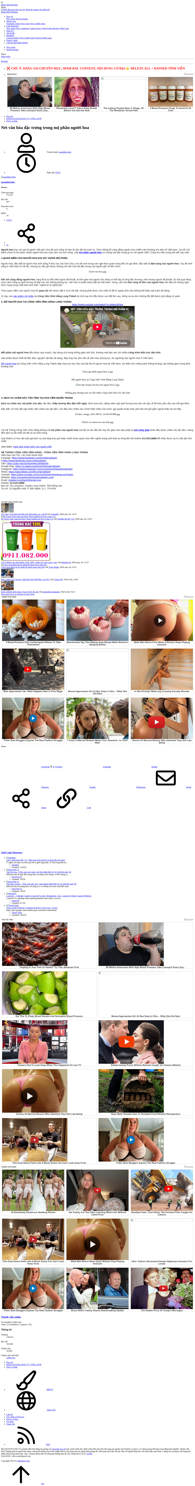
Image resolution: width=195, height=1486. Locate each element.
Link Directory (12, 26)
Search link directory (51, 28)
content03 (55, 514)
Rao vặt (9, 16)
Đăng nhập (5, 56)
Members (10, 35)
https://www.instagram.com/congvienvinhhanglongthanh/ (43, 469)
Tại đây (89, 1454)
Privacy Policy (12, 1419)
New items (10, 28)
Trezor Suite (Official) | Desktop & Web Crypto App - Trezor (31, 908)
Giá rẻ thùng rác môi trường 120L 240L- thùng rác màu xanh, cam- (29, 562)
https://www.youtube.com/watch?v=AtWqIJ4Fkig (97, 304)
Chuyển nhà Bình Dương (17, 43)
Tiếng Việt (50, 1410)
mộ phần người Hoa (90, 252)
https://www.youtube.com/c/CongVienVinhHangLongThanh (42, 474)
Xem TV (10, 31)
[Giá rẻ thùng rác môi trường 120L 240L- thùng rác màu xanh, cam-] (26, 560)
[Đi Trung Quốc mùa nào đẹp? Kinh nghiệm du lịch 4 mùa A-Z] (28, 516)
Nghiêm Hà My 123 (65, 519)
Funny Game (11, 40)
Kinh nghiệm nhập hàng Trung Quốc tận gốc (20, 592)
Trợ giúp (10, 1422)
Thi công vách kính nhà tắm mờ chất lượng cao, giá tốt (24, 514)
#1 (7, 245)
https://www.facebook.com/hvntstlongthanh (34, 458)
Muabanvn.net (24, 1461)
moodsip (15, 865)
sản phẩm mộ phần (23, 296)
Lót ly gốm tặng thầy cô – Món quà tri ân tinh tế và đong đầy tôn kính (35, 860)
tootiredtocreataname (51, 592)
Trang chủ (10, 1424)
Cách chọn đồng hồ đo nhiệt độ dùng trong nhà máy (23, 567)
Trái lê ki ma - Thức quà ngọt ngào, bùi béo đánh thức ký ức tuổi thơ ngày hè (38, 872)
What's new (11, 21)
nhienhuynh (66, 562)
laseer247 (16, 901)
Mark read (64, 28)
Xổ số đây (10, 33)
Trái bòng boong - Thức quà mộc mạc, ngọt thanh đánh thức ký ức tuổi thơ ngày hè (41, 884)
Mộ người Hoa (8, 363)
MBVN (49, 1389)
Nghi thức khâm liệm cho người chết (32, 446)
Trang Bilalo (54, 567)
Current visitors (12, 38)
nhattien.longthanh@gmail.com (24, 480)
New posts (10, 19)
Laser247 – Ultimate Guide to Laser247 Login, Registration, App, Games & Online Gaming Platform (48, 896)
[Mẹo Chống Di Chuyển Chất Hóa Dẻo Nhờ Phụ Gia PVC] (7, 577)
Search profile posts (43, 38)
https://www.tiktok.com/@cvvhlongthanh (30, 472)
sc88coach (10, 1358)
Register (4, 61)
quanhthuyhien (65, 152)
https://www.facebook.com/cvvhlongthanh (24, 460)
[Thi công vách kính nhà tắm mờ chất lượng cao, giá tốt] (7, 512)
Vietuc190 (58, 579)
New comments (22, 28)
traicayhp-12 (17, 877)
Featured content (13, 24)
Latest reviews (36, 28)
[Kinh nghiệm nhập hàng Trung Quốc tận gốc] (7, 589)
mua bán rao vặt (59, 1449)
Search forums (22, 19)
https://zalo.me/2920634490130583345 (27, 463)
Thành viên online (11, 1317)
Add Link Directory (12, 852)
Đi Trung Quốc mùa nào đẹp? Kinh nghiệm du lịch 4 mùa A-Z (27, 519)
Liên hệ (9, 1414)
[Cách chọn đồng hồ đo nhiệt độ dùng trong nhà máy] (24, 565)
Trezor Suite (17, 912)
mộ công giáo (142, 430)
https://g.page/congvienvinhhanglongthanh (37, 466)
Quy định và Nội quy (15, 1417)
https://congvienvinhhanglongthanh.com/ (32, 477)
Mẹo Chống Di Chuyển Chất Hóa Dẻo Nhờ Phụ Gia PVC (25, 579)
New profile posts (37, 24)
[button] (3, 7)
